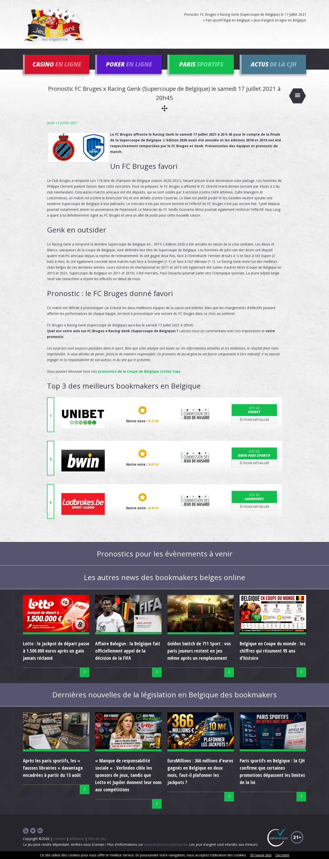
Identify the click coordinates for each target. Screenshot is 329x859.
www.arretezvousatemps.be (166, 844)
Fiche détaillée (256, 419)
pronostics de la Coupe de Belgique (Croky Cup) (139, 371)
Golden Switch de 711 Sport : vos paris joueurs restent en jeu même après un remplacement (199, 650)
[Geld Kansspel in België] (40, 831)
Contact (59, 838)
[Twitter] (33, 831)
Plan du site (97, 838)
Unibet (254, 410)
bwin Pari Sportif (254, 453)
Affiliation (76, 838)
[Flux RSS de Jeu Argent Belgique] (26, 831)
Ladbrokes (254, 496)
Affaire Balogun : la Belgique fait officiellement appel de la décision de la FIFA (127, 650)
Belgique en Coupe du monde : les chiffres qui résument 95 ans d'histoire (272, 650)
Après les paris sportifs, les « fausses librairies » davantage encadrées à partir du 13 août (53, 767)
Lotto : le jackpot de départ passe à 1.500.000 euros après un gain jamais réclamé (56, 650)
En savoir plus (261, 855)
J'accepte (282, 855)
